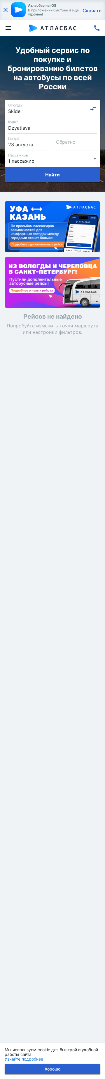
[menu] (8, 28)
